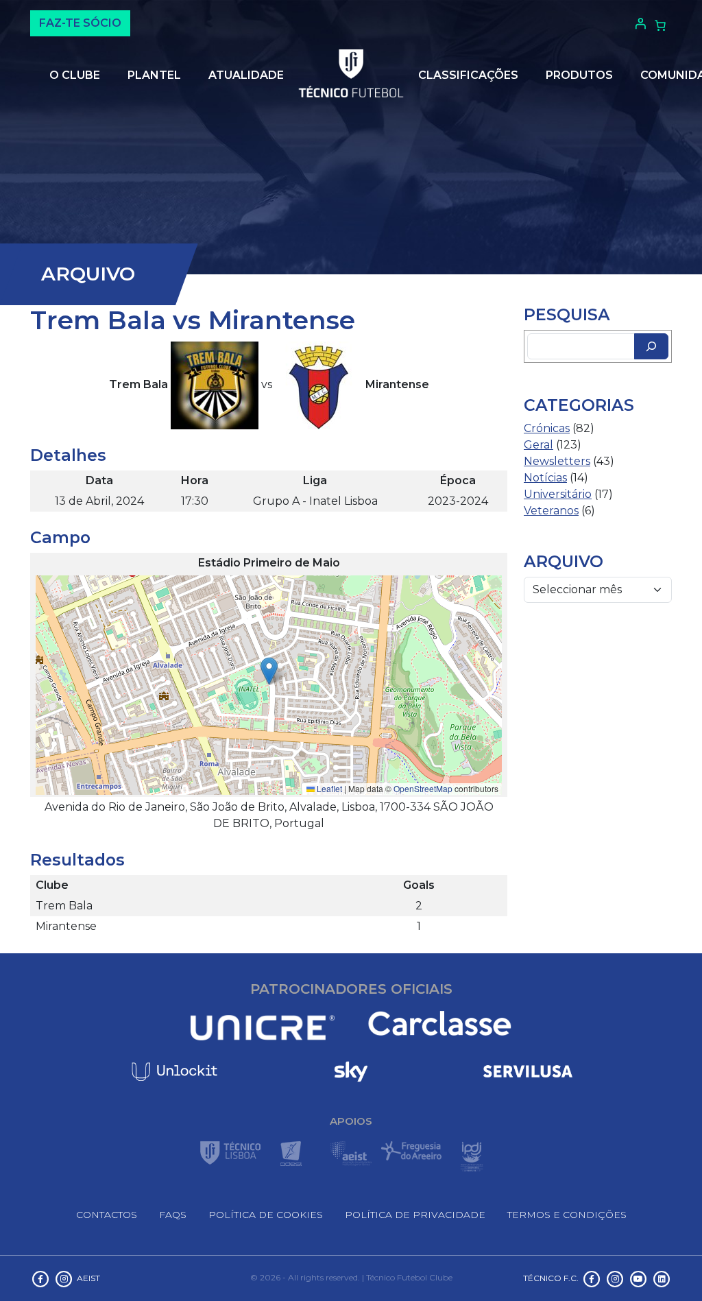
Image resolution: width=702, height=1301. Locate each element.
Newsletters (557, 461)
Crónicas (547, 428)
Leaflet (328, 788)
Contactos (106, 1214)
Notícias (545, 477)
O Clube (74, 75)
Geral (538, 444)
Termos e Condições (567, 1214)
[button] (269, 671)
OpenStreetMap (423, 788)
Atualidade (246, 75)
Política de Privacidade (415, 1214)
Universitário (558, 494)
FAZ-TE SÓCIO (80, 22)
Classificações (468, 75)
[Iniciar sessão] (639, 23)
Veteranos (551, 510)
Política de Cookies (265, 1214)
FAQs (172, 1214)
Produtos (579, 75)
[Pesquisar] (651, 346)
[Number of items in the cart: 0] (660, 25)
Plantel (154, 75)
